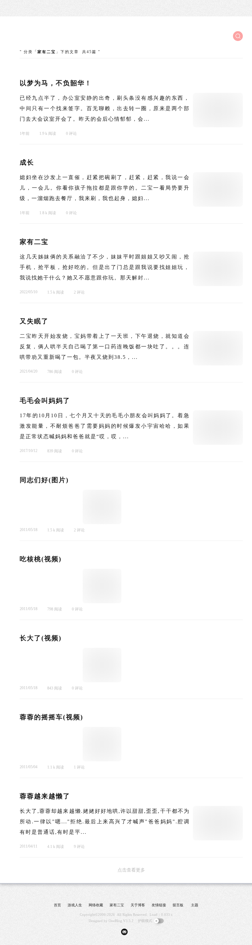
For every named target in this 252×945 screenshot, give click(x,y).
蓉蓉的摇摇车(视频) (51, 717)
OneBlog (115, 921)
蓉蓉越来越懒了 (45, 796)
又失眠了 (34, 321)
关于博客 (138, 905)
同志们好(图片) (44, 479)
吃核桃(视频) (41, 559)
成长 (27, 162)
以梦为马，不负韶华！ (56, 83)
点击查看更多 (131, 870)
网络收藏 (96, 905)
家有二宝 (34, 241)
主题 (194, 905)
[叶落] (44, 36)
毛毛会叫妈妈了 (45, 400)
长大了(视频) (41, 638)
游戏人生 (75, 905)
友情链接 (159, 905)
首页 (57, 905)
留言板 (178, 905)
